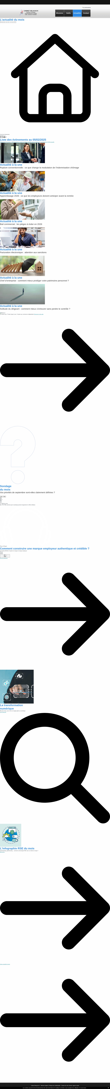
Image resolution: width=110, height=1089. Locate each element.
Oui (1, 496)
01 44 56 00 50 (87, 7)
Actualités (77, 13)
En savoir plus (82, 1087)
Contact (86, 13)
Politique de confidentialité (54, 1085)
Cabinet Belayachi (29, 13)
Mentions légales (44, 1085)
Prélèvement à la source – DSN (7, 142)
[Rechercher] (15, 22)
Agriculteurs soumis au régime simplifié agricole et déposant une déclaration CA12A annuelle (34, 142)
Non (4, 496)
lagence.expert (76, 1085)
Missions (59, 13)
